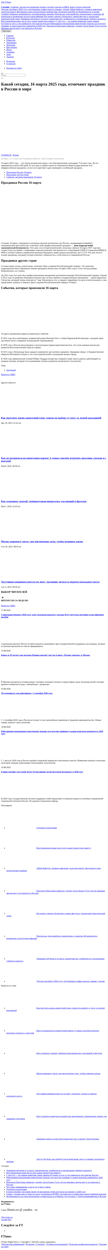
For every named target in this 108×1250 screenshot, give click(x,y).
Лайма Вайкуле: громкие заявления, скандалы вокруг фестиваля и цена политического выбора (51, 10)
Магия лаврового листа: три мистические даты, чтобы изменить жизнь (42, 541)
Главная (9, 35)
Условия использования (57, 1244)
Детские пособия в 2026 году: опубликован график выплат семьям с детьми (35, 9)
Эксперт (10, 57)
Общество (10, 40)
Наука (9, 50)
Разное (16, 155)
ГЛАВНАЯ (6, 155)
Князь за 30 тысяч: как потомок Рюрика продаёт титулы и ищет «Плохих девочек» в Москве (45, 655)
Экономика (11, 43)
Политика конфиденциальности (83, 1244)
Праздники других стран (17, 175)
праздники (11, 370)
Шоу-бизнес (11, 47)
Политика (10, 45)
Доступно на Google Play (7, 1218)
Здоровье (10, 52)
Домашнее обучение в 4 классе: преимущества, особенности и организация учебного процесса (63, 19)
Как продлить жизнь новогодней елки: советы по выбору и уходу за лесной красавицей (51, 417)
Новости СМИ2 (8, 374)
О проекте (40, 1244)
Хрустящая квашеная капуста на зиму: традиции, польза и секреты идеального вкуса (50, 581)
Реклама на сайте (14, 68)
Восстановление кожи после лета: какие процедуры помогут (28, 21)
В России (10, 38)
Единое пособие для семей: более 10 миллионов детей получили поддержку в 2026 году (42, 772)
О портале (11, 64)
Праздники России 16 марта (19, 172)
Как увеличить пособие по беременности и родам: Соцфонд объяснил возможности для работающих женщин (50, 13)
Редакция (10, 61)
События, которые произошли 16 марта (24, 177)
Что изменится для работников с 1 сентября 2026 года (26, 693)
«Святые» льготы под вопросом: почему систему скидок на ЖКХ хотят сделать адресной (45, 7)
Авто (8, 54)
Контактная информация (13, 1244)
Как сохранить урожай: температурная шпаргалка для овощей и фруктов (43, 501)
